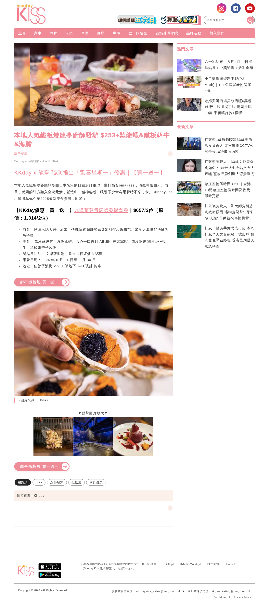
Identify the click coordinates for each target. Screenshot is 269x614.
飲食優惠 (96, 482)
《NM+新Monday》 (190, 564)
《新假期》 (152, 564)
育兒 (85, 33)
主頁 (22, 33)
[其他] (170, 155)
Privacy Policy (242, 597)
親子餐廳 (21, 153)
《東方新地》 (213, 564)
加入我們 (217, 33)
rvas (39, 482)
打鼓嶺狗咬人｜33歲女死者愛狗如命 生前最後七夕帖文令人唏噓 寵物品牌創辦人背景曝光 (229, 168)
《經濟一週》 (125, 568)
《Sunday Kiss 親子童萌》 (97, 568)
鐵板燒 (76, 482)
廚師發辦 (57, 482)
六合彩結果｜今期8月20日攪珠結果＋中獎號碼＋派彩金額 (229, 65)
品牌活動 (193, 33)
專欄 (116, 33)
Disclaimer (220, 597)
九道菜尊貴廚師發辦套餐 (101, 210)
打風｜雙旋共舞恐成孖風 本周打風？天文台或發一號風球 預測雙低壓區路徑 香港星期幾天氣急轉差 (229, 237)
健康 (101, 33)
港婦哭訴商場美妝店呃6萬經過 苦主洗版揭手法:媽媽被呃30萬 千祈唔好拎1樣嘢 (228, 107)
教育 (53, 33)
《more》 (231, 564)
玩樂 (69, 33)
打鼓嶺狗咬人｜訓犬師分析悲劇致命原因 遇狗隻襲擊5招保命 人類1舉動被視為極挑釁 (229, 212)
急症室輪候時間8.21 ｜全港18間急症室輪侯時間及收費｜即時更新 (229, 190)
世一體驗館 (138, 33)
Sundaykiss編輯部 (26, 161)
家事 (38, 33)
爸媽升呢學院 (167, 33)
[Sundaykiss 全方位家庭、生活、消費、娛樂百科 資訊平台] (50, 14)
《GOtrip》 (169, 564)
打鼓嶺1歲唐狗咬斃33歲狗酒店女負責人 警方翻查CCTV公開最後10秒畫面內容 (229, 146)
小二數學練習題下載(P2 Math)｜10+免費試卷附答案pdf (228, 85)
